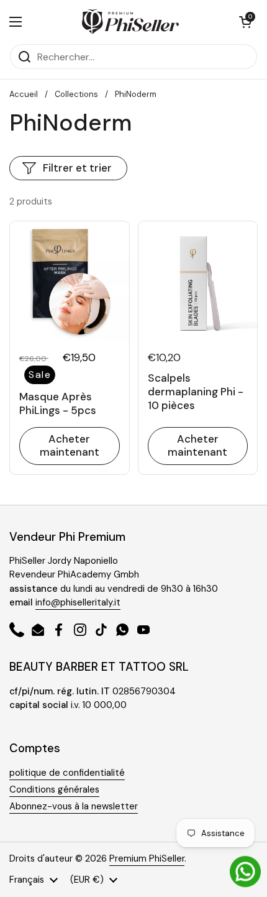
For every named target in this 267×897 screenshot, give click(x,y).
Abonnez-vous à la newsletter (73, 806)
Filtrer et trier (77, 168)
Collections (76, 94)
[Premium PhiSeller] (130, 21)
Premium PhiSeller (146, 858)
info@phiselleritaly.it (77, 602)
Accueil (23, 94)
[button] (245, 21)
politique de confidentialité (67, 772)
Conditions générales (54, 789)
